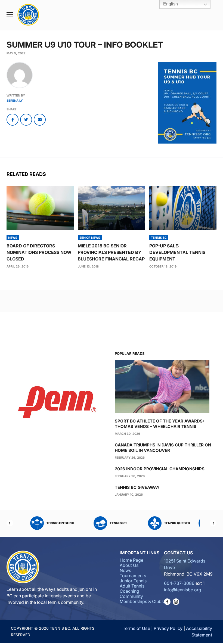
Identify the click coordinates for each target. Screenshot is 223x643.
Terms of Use (136, 628)
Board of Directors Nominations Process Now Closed (39, 252)
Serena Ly (15, 100)
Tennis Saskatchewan (62, 523)
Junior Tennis (133, 580)
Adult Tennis (132, 586)
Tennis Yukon (120, 523)
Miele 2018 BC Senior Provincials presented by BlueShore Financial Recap (111, 252)
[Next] (213, 523)
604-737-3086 (179, 583)
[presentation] (40, 208)
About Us (129, 565)
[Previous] (10, 523)
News (125, 570)
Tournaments (133, 575)
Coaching (129, 591)
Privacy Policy (168, 628)
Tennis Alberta (179, 523)
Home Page (131, 560)
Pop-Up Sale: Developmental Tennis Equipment (177, 252)
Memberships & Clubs (142, 601)
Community (131, 596)
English (170, 4)
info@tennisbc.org (182, 589)
